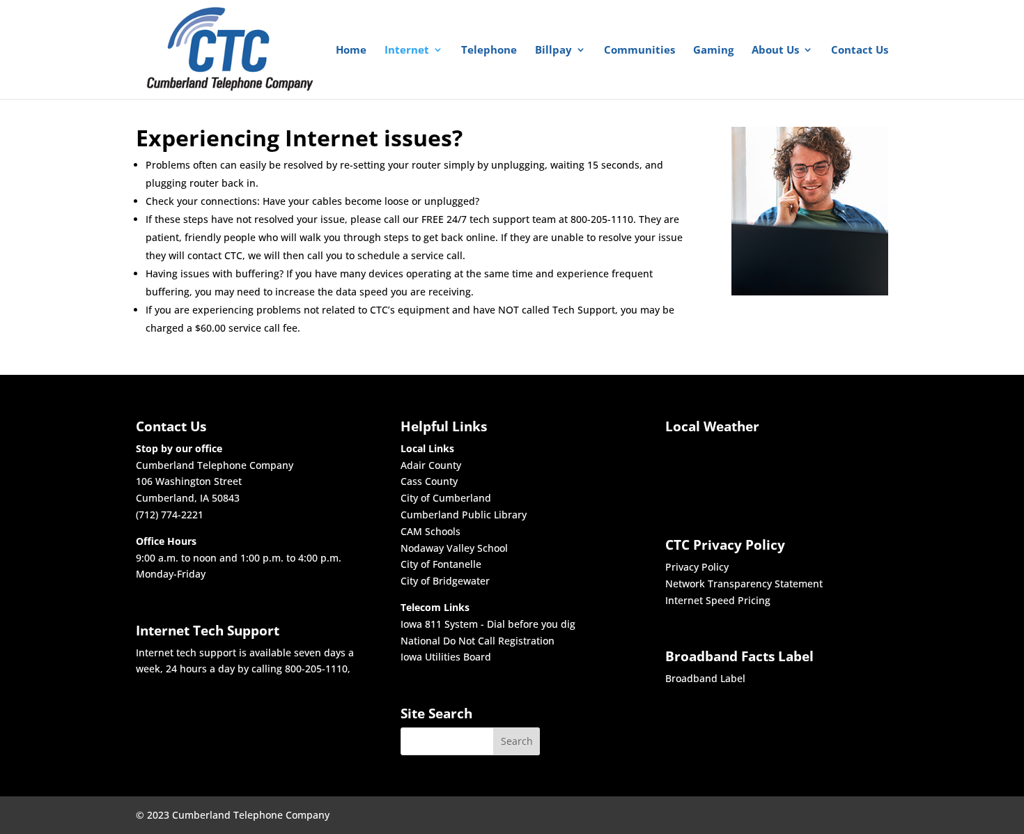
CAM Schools (430, 531)
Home (351, 50)
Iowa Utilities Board (446, 656)
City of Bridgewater (445, 580)
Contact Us (859, 50)
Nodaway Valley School (454, 548)
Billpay (553, 50)
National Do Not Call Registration (477, 640)
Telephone (489, 50)
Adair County (431, 465)
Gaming (713, 50)
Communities (639, 50)
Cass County (429, 481)
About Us (775, 50)
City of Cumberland (446, 497)
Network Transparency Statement (744, 583)
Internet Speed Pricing (717, 600)
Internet (407, 50)
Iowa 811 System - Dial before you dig (488, 624)
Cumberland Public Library (464, 514)
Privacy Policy (697, 566)
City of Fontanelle (441, 564)
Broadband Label (705, 678)
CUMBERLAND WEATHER (712, 468)
